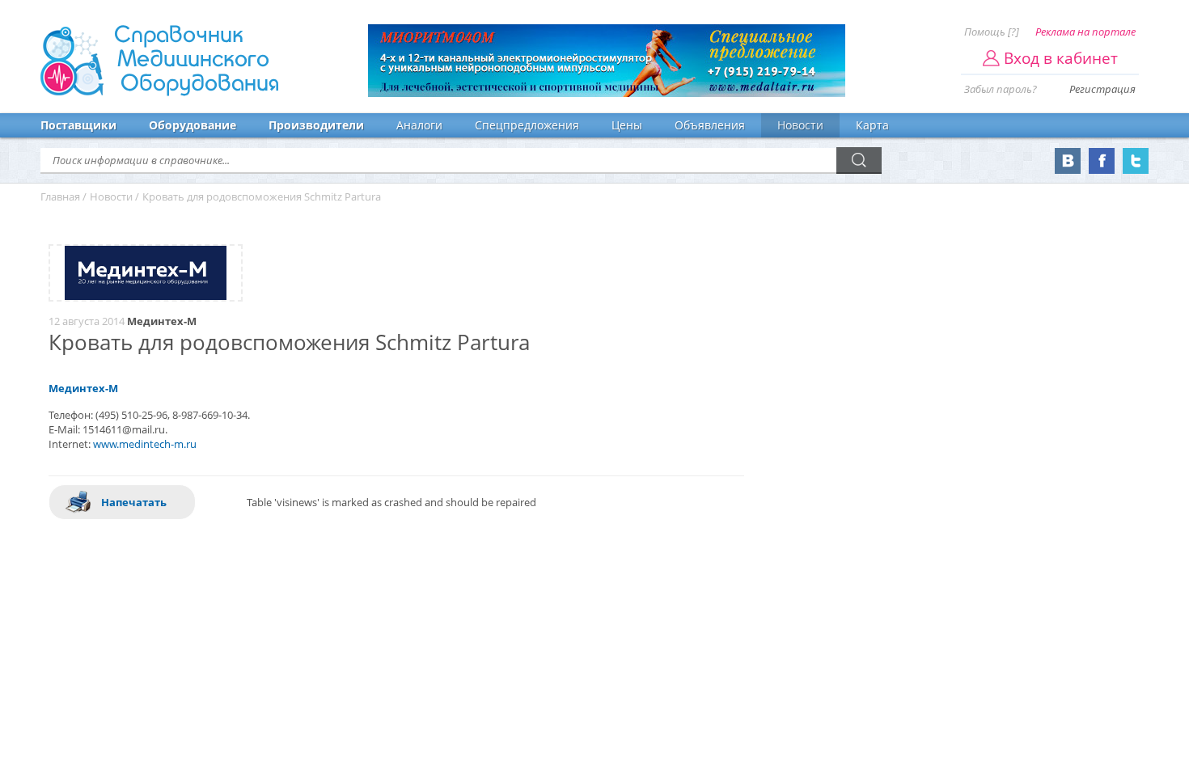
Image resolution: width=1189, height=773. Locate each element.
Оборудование (192, 125)
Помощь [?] (991, 31)
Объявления (710, 125)
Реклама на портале (1085, 31)
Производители (316, 125)
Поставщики (78, 125)
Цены (626, 125)
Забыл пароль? (1000, 89)
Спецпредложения (527, 125)
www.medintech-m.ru (145, 444)
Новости (800, 125)
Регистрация (1102, 89)
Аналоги (419, 125)
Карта (872, 125)
